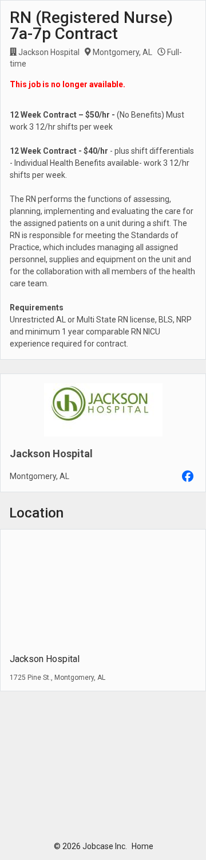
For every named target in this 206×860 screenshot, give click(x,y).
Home (142, 846)
